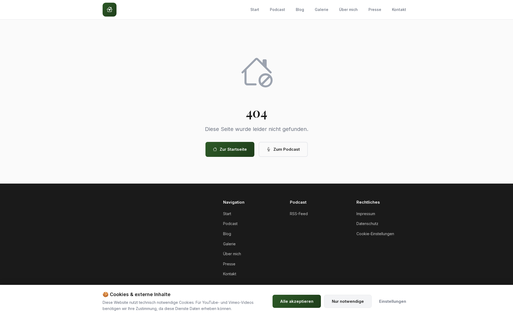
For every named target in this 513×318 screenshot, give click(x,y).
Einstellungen (392, 301)
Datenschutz (367, 223)
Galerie (321, 9)
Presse (374, 9)
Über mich (348, 9)
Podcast (277, 9)
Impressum (365, 213)
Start (254, 9)
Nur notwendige (348, 301)
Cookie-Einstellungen (375, 233)
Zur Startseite (233, 149)
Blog (300, 9)
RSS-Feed (299, 213)
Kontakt (399, 9)
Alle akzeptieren (296, 301)
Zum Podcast (286, 149)
